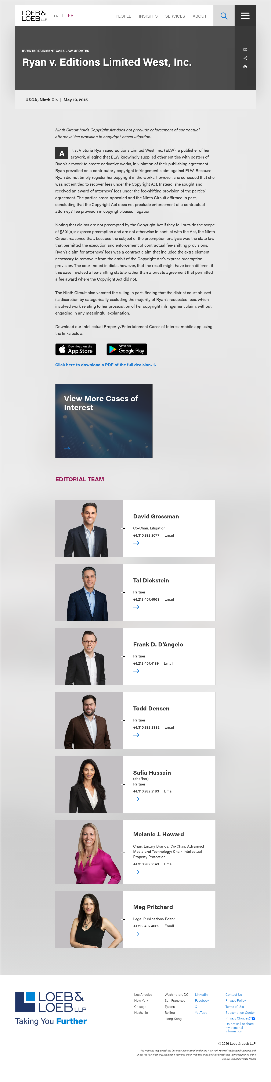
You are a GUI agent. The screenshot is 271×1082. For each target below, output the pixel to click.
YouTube (201, 1012)
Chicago (140, 1006)
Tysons (170, 1006)
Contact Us (233, 994)
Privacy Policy (235, 1000)
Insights (148, 16)
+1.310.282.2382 (146, 727)
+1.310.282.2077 (146, 535)
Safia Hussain (152, 772)
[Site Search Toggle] (224, 15)
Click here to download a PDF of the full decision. (103, 364)
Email (169, 535)
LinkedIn (201, 994)
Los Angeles (143, 994)
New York (141, 1000)
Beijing (170, 1012)
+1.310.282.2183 (146, 791)
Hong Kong (173, 1018)
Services (175, 16)
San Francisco (175, 1000)
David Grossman (156, 516)
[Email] (245, 49)
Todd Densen (151, 708)
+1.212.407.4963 (146, 599)
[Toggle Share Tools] (245, 58)
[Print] (245, 66)
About (200, 16)
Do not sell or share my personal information (239, 1027)
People (123, 16)
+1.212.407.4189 (146, 663)
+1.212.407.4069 (146, 925)
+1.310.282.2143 (146, 863)
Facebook (202, 1000)
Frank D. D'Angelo (158, 644)
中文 (70, 15)
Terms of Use (234, 1006)
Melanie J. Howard (158, 834)
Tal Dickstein (151, 580)
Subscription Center (240, 1012)
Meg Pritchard (153, 906)
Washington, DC (176, 994)
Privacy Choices (237, 1018)
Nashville (141, 1012)
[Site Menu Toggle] (245, 15)
